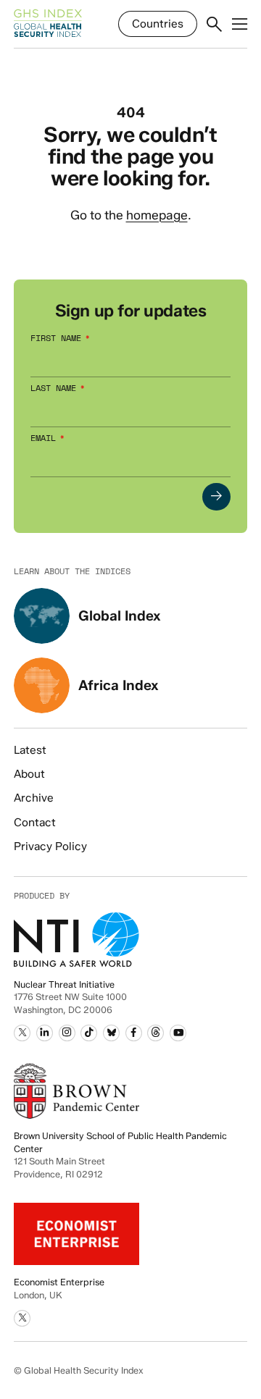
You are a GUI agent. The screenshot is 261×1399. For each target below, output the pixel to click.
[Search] (214, 24)
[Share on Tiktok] (88, 1033)
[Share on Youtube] (178, 1033)
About (29, 774)
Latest (30, 750)
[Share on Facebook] (133, 1033)
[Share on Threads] (155, 1033)
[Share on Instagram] (67, 1033)
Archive (34, 797)
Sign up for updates (130, 311)
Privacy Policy (50, 846)
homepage (157, 214)
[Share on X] (22, 1033)
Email (43, 439)
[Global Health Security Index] (48, 24)
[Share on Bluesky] (111, 1033)
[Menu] (239, 24)
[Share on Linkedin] (44, 1033)
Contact (35, 822)
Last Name (53, 389)
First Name (55, 339)
